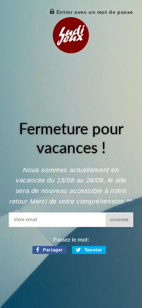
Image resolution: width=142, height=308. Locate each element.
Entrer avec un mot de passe (94, 12)
